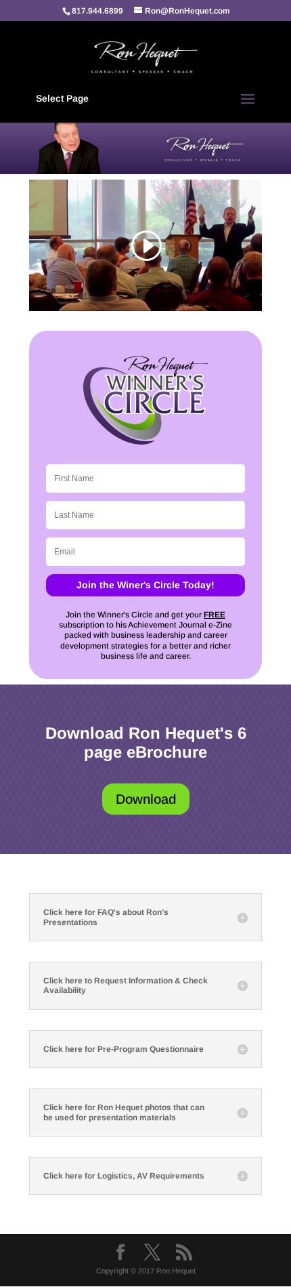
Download (146, 799)
